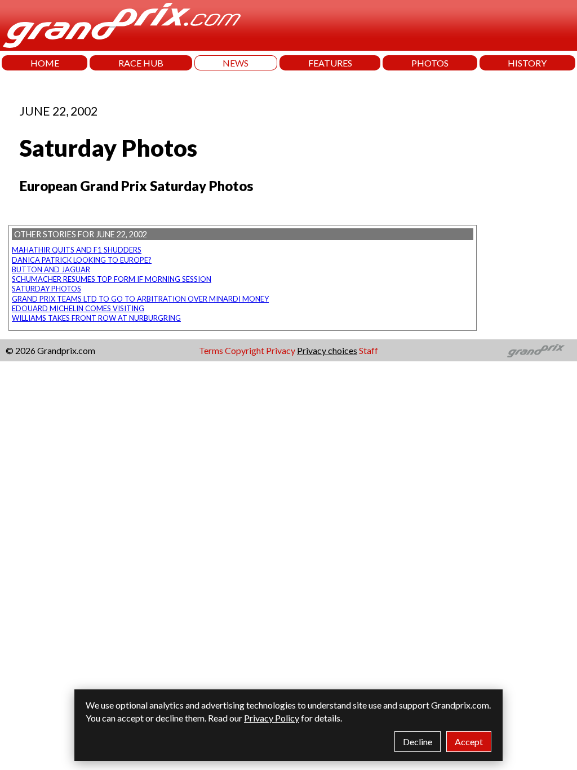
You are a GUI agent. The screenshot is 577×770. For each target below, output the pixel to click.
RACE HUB (140, 62)
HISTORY (527, 62)
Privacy (280, 350)
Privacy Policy (271, 718)
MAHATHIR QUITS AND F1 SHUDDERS (76, 249)
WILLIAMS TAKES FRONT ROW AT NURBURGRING (96, 317)
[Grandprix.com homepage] (536, 350)
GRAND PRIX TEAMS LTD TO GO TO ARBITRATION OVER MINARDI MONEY (140, 298)
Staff (368, 350)
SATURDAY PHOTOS (46, 288)
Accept (469, 741)
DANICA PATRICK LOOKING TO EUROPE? (82, 259)
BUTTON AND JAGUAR (51, 269)
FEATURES (330, 62)
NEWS (235, 62)
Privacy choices (327, 350)
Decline (417, 741)
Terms (211, 350)
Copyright (244, 350)
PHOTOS (430, 62)
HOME (44, 62)
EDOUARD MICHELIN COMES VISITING (78, 308)
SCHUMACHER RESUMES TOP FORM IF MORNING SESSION (111, 279)
